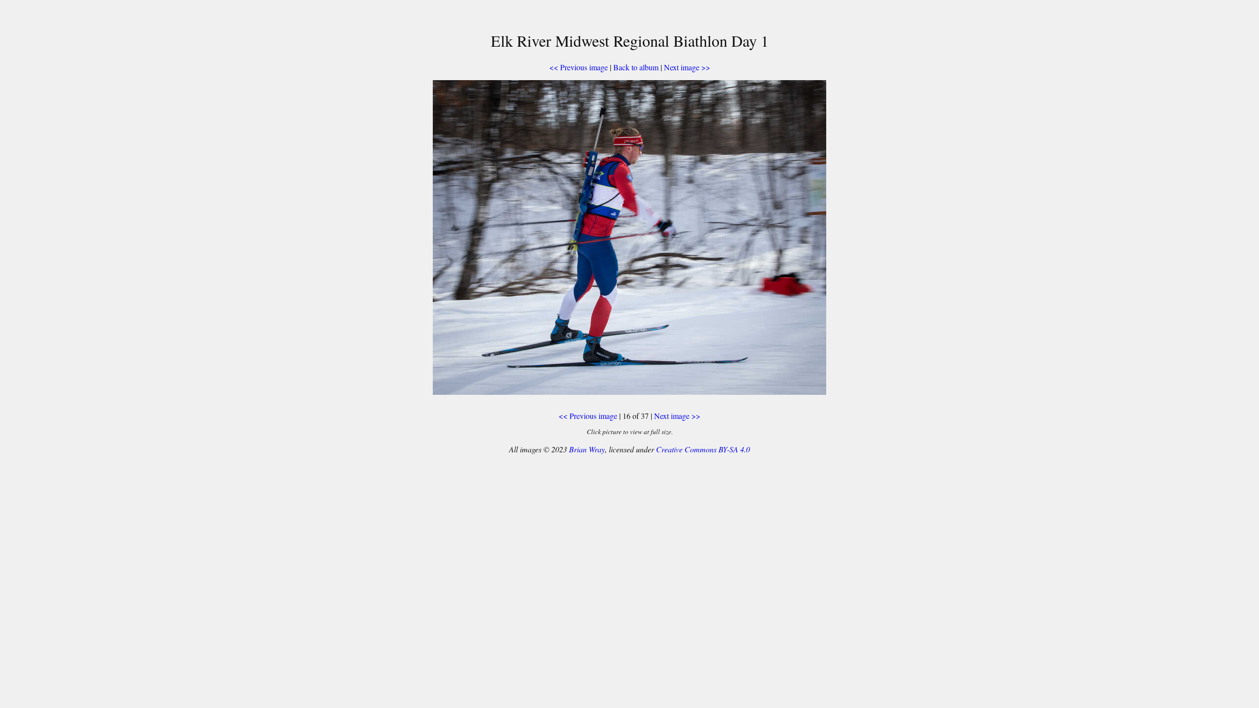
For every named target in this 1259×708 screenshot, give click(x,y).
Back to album (636, 67)
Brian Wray (587, 449)
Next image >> (687, 67)
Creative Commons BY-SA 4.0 (703, 449)
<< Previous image (578, 67)
